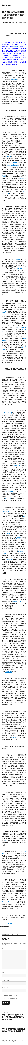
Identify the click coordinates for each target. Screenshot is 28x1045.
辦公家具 (18, 538)
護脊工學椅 (16, 465)
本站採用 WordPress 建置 (8, 1042)
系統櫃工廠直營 (9, 492)
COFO (16, 755)
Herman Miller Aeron (12, 165)
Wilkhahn (16, 46)
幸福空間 (8, 533)
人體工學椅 (8, 498)
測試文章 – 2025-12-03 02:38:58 (16, 1040)
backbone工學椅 (7, 413)
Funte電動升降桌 (21, 268)
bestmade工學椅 (7, 924)
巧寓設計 (8, 156)
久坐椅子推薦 (13, 79)
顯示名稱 (5, 972)
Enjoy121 (13, 737)
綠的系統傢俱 (8, 560)
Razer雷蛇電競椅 (14, 163)
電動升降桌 (18, 259)
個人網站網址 (5, 987)
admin (6, 934)
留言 (3, 948)
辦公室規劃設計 (21, 327)
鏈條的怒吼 (6, 5)
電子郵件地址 (6, 980)
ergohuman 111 (8, 511)
